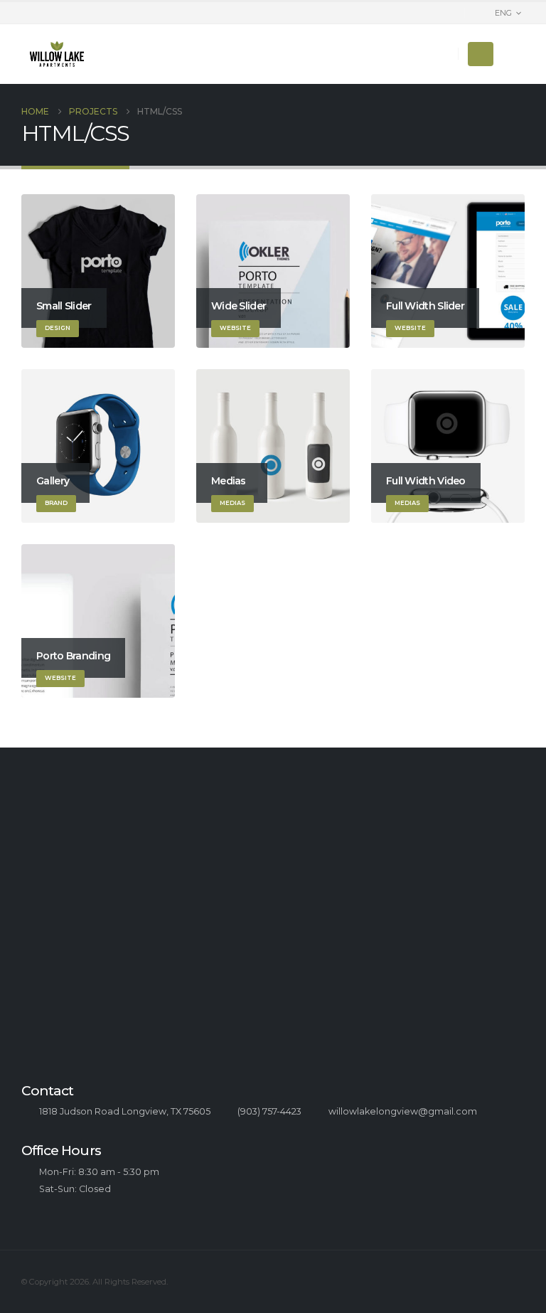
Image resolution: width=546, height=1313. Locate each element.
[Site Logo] (56, 54)
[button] (480, 54)
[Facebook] (514, 54)
